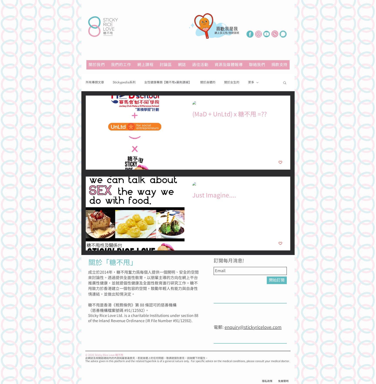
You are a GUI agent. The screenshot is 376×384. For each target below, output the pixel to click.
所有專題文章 (95, 82)
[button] (228, 65)
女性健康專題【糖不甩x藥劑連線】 (167, 82)
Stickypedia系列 (124, 82)
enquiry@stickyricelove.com (253, 327)
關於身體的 (207, 82)
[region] (215, 33)
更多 (251, 82)
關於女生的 (231, 82)
